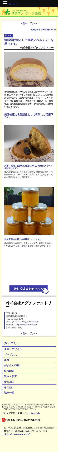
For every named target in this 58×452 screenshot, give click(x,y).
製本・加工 (10, 376)
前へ (25, 23)
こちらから (34, 413)
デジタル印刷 (11, 365)
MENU (13, 4)
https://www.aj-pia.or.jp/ (17, 434)
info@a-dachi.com (30, 322)
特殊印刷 (9, 371)
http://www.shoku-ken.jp (26, 325)
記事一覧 (9, 392)
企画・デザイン (13, 349)
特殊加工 (9, 381)
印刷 (6, 360)
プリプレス (10, 354)
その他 (8, 387)
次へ (32, 23)
